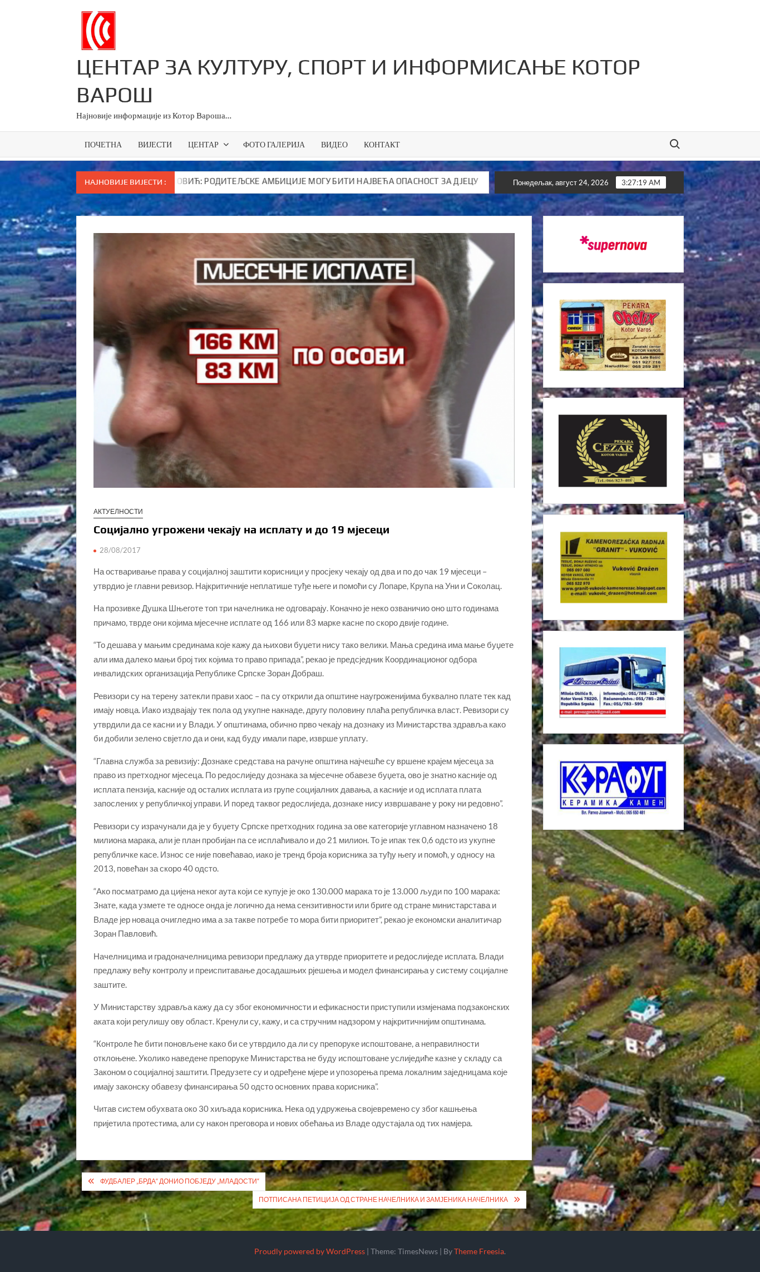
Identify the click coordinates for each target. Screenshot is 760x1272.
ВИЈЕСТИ (155, 144)
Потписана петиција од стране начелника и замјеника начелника (383, 1199)
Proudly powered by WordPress (309, 1251)
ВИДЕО (334, 144)
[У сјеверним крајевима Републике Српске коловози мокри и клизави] (428, 181)
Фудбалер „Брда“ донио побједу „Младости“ (179, 1181)
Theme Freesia (479, 1251)
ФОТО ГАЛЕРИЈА (274, 144)
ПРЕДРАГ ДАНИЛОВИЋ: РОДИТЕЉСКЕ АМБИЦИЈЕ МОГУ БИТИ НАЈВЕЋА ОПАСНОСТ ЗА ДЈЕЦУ (221, 181)
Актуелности (118, 511)
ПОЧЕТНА (103, 144)
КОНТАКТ (382, 144)
